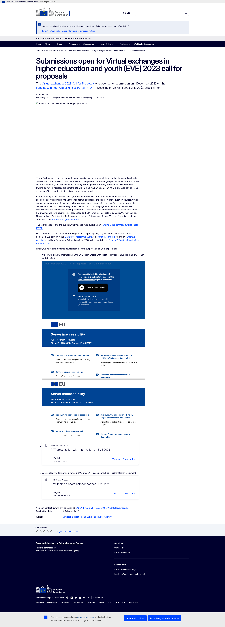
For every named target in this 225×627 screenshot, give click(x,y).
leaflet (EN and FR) (106, 237)
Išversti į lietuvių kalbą (51, 31)
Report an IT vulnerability (46, 602)
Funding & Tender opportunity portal (129, 574)
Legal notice (120, 602)
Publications (125, 44)
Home (38, 44)
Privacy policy (105, 602)
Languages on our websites (72, 602)
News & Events (50, 51)
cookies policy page (85, 617)
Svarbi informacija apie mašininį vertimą (78, 31)
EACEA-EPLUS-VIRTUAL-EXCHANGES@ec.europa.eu (101, 508)
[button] (116, 459)
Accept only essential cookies (164, 618)
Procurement (74, 44)
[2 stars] (38, 531)
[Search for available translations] (117, 237)
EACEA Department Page (125, 569)
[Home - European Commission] (55, 11)
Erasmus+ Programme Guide (65, 219)
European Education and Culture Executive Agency (87, 517)
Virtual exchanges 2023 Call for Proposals (68, 83)
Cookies (91, 602)
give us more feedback (68, 531)
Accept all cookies (135, 618)
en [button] (128, 13)
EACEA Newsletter (122, 552)
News (61, 51)
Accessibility (134, 602)
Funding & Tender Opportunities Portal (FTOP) (65, 87)
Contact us (119, 548)
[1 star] (37, 531)
